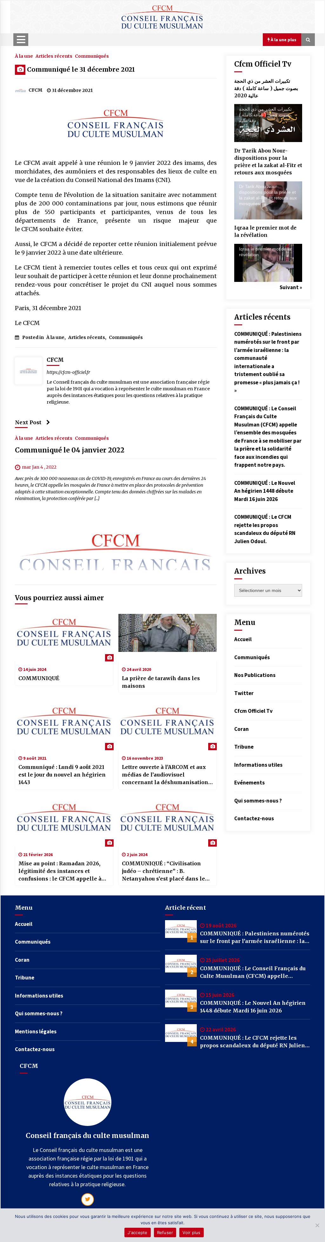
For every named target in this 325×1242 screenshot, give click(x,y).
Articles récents (54, 55)
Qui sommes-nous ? (258, 800)
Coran (241, 728)
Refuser (165, 1232)
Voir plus (191, 1232)
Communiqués (92, 55)
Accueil (243, 639)
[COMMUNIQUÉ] (64, 637)
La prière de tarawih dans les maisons (161, 682)
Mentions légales (35, 1031)
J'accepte (137, 1232)
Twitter (244, 693)
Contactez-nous (254, 818)
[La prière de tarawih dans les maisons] (167, 637)
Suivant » (291, 287)
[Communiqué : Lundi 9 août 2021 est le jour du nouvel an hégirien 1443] (64, 726)
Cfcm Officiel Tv (253, 710)
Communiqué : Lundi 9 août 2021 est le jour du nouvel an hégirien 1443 (62, 774)
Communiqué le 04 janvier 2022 (69, 450)
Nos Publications (254, 675)
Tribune (244, 746)
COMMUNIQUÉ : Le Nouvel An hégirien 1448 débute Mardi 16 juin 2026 (264, 491)
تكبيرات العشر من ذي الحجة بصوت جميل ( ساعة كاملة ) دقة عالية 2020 (266, 88)
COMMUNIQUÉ (38, 678)
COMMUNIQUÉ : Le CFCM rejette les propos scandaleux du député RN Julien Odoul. (252, 1042)
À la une (24, 55)
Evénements (249, 782)
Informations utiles (258, 764)
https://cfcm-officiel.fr (68, 372)
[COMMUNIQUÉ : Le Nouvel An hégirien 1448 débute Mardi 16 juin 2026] (181, 1001)
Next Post (28, 422)
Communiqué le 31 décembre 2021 (81, 69)
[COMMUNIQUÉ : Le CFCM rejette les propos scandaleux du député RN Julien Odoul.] (181, 1035)
